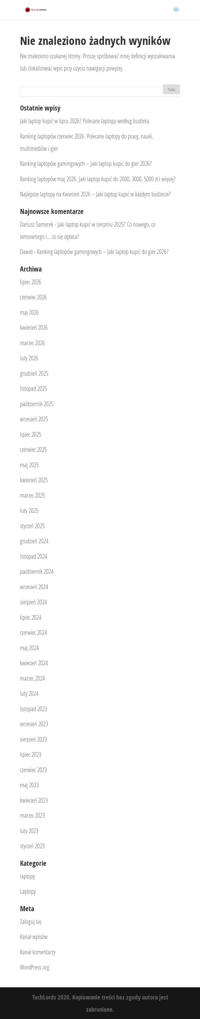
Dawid (26, 251)
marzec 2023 (32, 815)
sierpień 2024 (33, 602)
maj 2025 (29, 465)
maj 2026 (29, 312)
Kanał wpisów (34, 936)
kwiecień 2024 (34, 663)
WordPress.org (34, 967)
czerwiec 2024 (33, 632)
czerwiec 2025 (33, 449)
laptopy (27, 876)
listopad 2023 (33, 709)
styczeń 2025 (32, 526)
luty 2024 (29, 693)
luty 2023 (29, 831)
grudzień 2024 (34, 541)
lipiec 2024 (30, 617)
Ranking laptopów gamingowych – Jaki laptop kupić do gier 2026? (86, 163)
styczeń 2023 (32, 846)
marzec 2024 (32, 678)
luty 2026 (29, 358)
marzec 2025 (32, 495)
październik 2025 (36, 404)
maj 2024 (29, 648)
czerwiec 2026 (33, 297)
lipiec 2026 (30, 282)
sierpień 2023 (33, 739)
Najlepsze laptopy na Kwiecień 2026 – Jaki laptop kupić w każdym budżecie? (95, 194)
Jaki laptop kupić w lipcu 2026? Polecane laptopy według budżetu (84, 121)
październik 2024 (36, 571)
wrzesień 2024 (34, 587)
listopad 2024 (33, 556)
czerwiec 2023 (33, 770)
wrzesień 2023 (34, 724)
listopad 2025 (33, 388)
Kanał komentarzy (37, 952)
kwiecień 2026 (34, 327)
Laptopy (28, 891)
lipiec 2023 (30, 754)
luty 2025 (29, 510)
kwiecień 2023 (34, 800)
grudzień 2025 (34, 373)
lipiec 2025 (30, 434)
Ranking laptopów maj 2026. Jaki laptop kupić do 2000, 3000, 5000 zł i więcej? (98, 179)
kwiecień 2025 (34, 480)
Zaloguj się (30, 921)
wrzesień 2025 (34, 419)
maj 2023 (29, 785)
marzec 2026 (32, 343)
